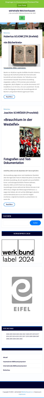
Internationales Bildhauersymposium (15, 366)
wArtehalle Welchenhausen (22, 10)
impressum (22, 394)
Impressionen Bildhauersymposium (14, 362)
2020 (27, 334)
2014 (14, 336)
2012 (20, 336)
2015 (11, 336)
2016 (7, 336)
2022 (20, 334)
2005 (11, 339)
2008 (34, 336)
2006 (7, 339)
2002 (20, 339)
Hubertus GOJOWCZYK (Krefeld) (21, 36)
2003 (17, 339)
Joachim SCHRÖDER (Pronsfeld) (21, 112)
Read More (9, 97)
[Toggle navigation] (22, 18)
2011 (24, 336)
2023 (17, 334)
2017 (37, 334)
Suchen (7, 216)
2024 (14, 334)
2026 (7, 334)
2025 (11, 334)
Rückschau (7, 33)
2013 (17, 336)
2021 (24, 334)
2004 (14, 339)
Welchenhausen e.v (27, 392)
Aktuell (5, 357)
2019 (30, 334)
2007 (37, 336)
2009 (30, 336)
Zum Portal (22, 5)
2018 (34, 334)
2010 (27, 336)
